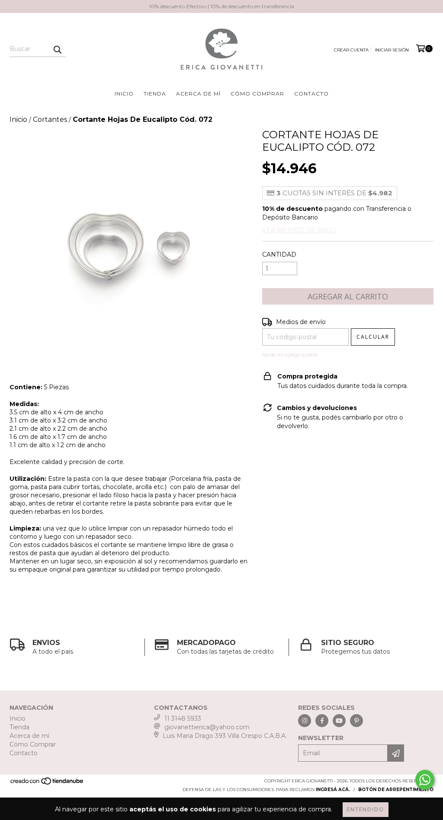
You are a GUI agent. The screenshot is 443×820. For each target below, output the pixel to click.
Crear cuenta (351, 50)
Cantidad (279, 254)
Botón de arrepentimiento (395, 789)
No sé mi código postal (290, 354)
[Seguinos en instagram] (304, 720)
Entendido (365, 809)
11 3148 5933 (182, 718)
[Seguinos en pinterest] (356, 720)
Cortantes (50, 119)
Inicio (124, 93)
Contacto (311, 93)
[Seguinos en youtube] (339, 720)
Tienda (155, 93)
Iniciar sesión (392, 50)
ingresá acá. (333, 789)
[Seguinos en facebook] (321, 720)
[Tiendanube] (47, 784)
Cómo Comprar (257, 93)
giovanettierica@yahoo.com (207, 727)
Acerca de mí (198, 93)
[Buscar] (57, 49)
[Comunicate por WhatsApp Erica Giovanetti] (424, 780)
